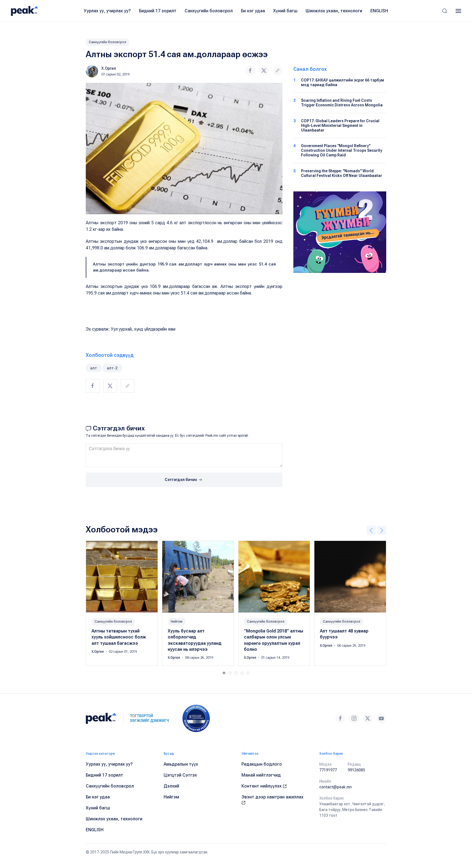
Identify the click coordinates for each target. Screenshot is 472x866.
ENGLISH (379, 10)
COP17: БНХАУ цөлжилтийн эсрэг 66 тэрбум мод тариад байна (342, 82)
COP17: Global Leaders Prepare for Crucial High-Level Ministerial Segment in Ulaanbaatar (340, 125)
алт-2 (112, 368)
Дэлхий (171, 786)
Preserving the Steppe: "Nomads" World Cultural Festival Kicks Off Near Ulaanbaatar (341, 173)
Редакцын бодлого (261, 764)
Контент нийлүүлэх (262, 786)
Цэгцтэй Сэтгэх (180, 775)
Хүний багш (285, 10)
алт (93, 368)
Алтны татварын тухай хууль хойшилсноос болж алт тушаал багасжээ (119, 637)
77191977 (328, 770)
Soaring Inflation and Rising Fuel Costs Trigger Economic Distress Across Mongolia (342, 102)
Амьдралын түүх (181, 764)
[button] (444, 11)
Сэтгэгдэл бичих (181, 479)
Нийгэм (176, 621)
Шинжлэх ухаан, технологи (334, 10)
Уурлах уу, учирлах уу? (107, 10)
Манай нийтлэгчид (261, 775)
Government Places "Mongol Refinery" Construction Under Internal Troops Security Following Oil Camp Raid (341, 150)
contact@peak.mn (335, 787)
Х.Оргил (108, 68)
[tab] (224, 673)
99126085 (356, 770)
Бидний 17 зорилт (157, 10)
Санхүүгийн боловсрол (209, 10)
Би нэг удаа (253, 10)
